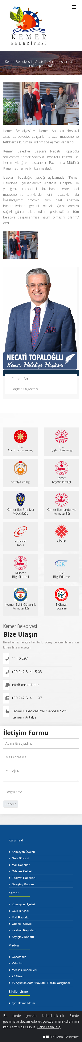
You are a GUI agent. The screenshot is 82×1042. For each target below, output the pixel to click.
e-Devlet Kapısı (20, 543)
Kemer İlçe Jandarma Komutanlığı (61, 511)
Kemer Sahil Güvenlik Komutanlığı (20, 606)
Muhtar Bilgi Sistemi (20, 574)
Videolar (17, 963)
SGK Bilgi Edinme (61, 574)
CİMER (61, 541)
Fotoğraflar (20, 378)
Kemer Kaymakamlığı (61, 480)
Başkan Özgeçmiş (25, 389)
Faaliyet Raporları (23, 877)
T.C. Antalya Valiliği (20, 480)
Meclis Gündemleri (24, 970)
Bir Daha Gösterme (64, 1037)
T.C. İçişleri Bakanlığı (62, 448)
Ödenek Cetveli (21, 871)
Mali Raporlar (20, 865)
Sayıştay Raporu (22, 884)
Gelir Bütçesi (20, 858)
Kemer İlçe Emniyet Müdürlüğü (20, 511)
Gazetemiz (18, 956)
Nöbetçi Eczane (61, 606)
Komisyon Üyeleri (23, 851)
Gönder (10, 804)
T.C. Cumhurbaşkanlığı (20, 448)
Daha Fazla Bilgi (49, 1027)
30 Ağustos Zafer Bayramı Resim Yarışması (40, 982)
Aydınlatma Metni (23, 1003)
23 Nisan (17, 976)
